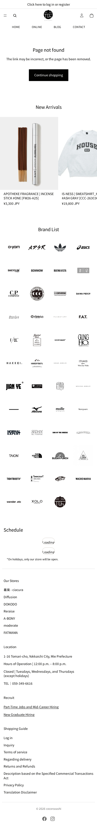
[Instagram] (52, 818)
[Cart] (92, 16)
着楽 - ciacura (13, 590)
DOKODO (10, 604)
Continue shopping (48, 75)
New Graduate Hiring (19, 714)
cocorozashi (53, 808)
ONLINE (37, 27)
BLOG (57, 27)
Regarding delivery (17, 759)
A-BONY (9, 618)
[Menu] (5, 15)
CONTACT (79, 27)
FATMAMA (11, 632)
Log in (8, 737)
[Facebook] (44, 818)
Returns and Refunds (19, 766)
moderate (11, 625)
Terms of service (15, 752)
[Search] (15, 16)
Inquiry (9, 745)
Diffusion (10, 597)
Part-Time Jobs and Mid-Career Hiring (31, 707)
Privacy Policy (14, 785)
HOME (16, 27)
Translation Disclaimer (20, 792)
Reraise (9, 611)
